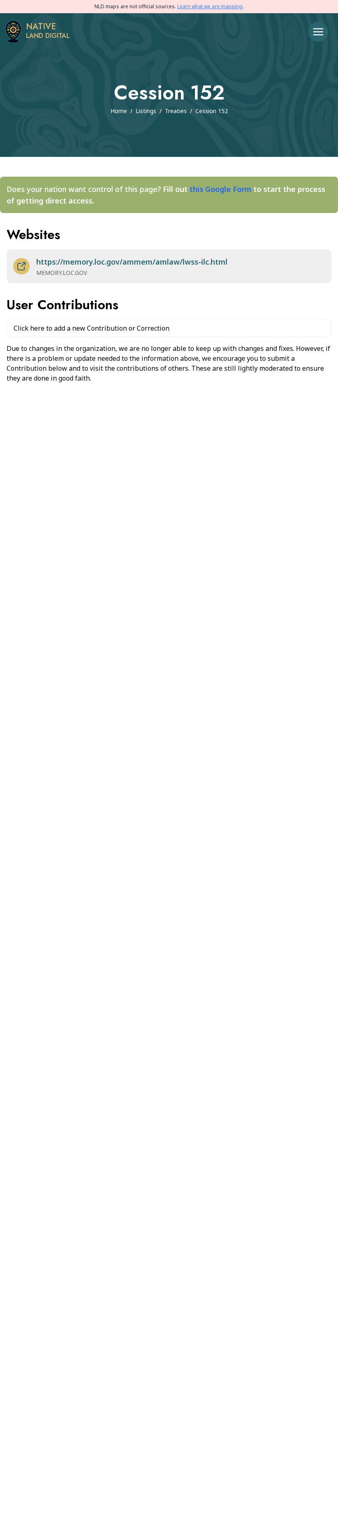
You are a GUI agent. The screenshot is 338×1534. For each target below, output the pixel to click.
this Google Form (220, 189)
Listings (146, 111)
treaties (176, 111)
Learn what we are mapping (209, 6)
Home (118, 111)
